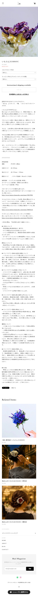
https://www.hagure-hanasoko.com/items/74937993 (17, 182)
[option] (19, 25)
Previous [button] (2, 25)
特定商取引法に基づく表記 (24, 569)
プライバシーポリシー (13, 569)
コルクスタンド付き (8, 57)
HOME (4, 528)
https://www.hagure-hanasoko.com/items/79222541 (17, 205)
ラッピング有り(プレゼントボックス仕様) (14, 64)
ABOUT (4, 531)
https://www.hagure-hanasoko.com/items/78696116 (17, 197)
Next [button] (36, 25)
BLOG (4, 534)
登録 (30, 556)
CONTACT (5, 537)
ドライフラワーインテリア (10, 520)
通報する (13, 375)
